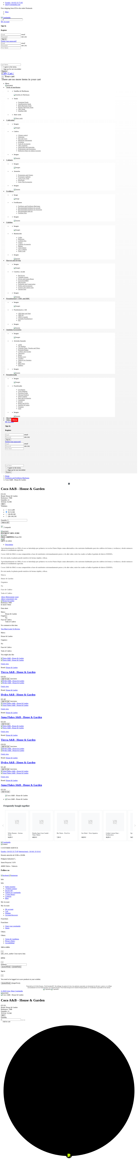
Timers (20, 242)
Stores (7, 928)
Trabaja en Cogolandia (13, 892)
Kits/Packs (21, 180)
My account (9, 909)
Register (4, 71)
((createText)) (16, 967)
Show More (10, 597)
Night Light (21, 251)
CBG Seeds (21, 109)
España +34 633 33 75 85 (9, 851)
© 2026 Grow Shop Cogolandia (12, 991)
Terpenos (21, 407)
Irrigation (21, 142)
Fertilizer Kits (22, 213)
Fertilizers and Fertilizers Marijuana (29, 206)
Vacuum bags (22, 289)
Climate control (23, 135)
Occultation (21, 389)
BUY (3, 504)
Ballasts (20, 246)
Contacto (8, 896)
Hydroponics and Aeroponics (27, 149)
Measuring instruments (25, 140)
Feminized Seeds (23, 102)
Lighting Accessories (24, 244)
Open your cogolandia (12, 926)
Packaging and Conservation (26, 284)
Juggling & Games (23, 405)
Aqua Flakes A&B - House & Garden (21, 717)
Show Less (9, 599)
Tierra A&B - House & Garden (18, 672)
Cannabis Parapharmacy (25, 319)
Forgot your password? (9, 41)
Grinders (20, 358)
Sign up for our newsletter (12, 69)
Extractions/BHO (23, 281)
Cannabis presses (23, 277)
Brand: (3, 496)
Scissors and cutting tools (26, 287)
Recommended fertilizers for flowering (30, 209)
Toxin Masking (22, 391)
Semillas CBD (22, 111)
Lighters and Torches (24, 351)
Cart (6, 911)
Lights (20, 237)
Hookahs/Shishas (23, 350)
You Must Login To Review (10, 629)
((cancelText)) (6, 967)
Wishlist (8, 913)
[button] (3, 825)
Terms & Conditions (12, 939)
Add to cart (5, 522)
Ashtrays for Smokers (24, 360)
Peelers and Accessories (25, 286)
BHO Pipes (21, 364)
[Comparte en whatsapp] (2, 527)
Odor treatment (22, 145)
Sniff (19, 408)
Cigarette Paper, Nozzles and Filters (29, 348)
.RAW (20, 345)
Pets (19, 320)
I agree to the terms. (10, 67)
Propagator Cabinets (24, 177)
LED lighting (22, 248)
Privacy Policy (10, 941)
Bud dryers (21, 275)
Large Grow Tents (23, 178)
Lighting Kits (22, 241)
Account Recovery (11, 915)
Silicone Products (23, 395)
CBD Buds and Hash (24, 313)
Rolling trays (22, 357)
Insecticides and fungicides (26, 147)
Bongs (20, 355)
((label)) (3, 964)
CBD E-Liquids (23, 317)
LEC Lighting (22, 249)
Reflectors (21, 239)
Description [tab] (9, 544)
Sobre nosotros (10, 887)
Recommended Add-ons (25, 211)
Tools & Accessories (24, 144)
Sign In (4, 39)
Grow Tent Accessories (25, 182)
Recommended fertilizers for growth (29, 208)
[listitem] (17, 825)
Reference (4, 603)
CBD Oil (21, 315)
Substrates (21, 137)
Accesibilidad (9, 943)
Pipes (19, 362)
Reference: (5, 498)
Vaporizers (21, 353)
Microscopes (22, 282)
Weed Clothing (22, 396)
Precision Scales (23, 393)
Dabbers (20, 365)
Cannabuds (21, 400)
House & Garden (12, 667)
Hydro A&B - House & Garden (18, 694)
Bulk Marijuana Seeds (24, 106)
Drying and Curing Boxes (26, 279)
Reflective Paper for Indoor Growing (29, 151)
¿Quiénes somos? (11, 889)
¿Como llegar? (10, 894)
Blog (7, 12)
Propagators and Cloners (25, 175)
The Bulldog (22, 346)
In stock (3, 605)
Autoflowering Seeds (24, 104)
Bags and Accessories (24, 398)
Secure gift (9, 891)
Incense (20, 402)
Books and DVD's (23, 403)
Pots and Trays (22, 139)
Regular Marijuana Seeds (25, 107)
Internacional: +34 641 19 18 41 (30, 851)
